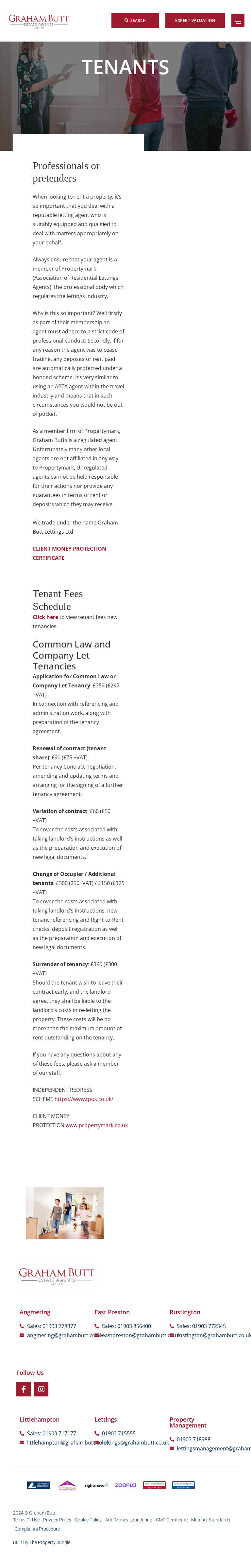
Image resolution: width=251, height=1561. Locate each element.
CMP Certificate (172, 1519)
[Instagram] (41, 1389)
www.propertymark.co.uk (97, 1125)
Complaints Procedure (37, 1529)
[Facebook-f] (23, 1389)
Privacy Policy (57, 1519)
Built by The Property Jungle (41, 1542)
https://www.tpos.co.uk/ (84, 1099)
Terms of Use (26, 1519)
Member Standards (210, 1519)
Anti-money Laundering (128, 1519)
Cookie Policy (88, 1519)
